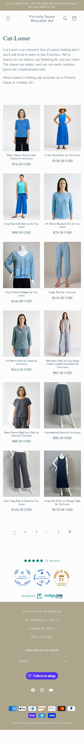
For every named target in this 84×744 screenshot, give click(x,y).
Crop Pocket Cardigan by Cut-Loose (21, 294)
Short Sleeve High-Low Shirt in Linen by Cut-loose (21, 434)
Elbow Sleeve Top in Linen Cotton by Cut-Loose (21, 157)
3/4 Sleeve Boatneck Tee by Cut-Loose (62, 225)
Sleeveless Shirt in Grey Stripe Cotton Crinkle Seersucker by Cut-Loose (62, 364)
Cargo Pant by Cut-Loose (62, 292)
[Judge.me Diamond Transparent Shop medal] (42, 578)
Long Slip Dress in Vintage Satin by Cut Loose (62, 502)
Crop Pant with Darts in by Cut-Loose (21, 225)
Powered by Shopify (62, 723)
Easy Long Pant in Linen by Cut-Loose (21, 502)
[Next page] (69, 531)
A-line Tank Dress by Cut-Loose (62, 155)
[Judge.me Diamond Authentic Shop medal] (22, 578)
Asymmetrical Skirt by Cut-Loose (62, 432)
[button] (8, 18)
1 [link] (14, 531)
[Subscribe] (64, 661)
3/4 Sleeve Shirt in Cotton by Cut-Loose (21, 362)
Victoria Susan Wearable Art (35, 723)
